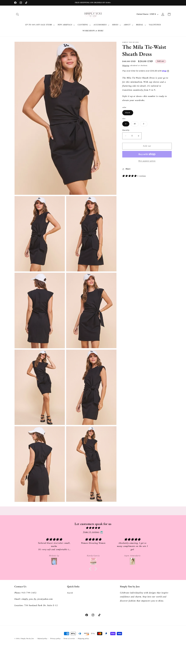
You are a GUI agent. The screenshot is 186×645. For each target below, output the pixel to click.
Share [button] (128, 169)
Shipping (125, 65)
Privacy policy (55, 638)
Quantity (125, 130)
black (129, 113)
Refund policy (42, 638)
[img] (93, 528)
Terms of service (69, 638)
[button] (17, 14)
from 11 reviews (91, 532)
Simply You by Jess (27, 638)
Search (70, 593)
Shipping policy (83, 638)
